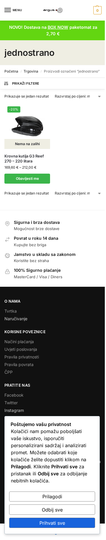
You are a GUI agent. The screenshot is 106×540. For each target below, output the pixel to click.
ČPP (8, 372)
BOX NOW (58, 27)
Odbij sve (52, 510)
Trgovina (31, 71)
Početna (11, 71)
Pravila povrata (19, 364)
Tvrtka (10, 310)
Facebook (14, 395)
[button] (97, 10)
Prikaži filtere (25, 83)
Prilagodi (52, 496)
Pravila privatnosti (21, 356)
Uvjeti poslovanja (20, 349)
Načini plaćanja (19, 341)
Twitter (11, 402)
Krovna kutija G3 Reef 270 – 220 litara (24, 158)
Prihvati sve (52, 523)
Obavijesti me (27, 178)
